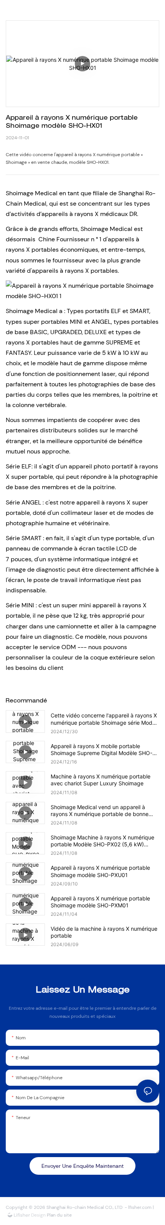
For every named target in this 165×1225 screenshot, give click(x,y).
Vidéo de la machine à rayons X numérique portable (104, 932)
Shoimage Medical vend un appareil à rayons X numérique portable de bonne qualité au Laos (99, 811)
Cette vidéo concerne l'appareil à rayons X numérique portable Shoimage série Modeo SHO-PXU (104, 719)
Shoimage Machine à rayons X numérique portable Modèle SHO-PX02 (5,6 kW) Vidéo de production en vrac (102, 841)
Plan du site (59, 1215)
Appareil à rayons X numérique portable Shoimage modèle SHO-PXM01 (100, 901)
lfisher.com (140, 1207)
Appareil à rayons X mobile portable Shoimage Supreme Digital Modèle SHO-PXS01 (101, 750)
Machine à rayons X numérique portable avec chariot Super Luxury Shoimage (100, 779)
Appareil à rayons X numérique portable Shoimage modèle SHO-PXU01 (100, 871)
